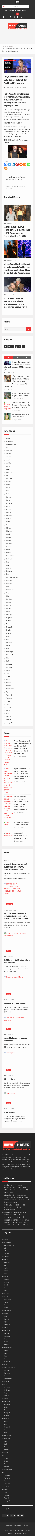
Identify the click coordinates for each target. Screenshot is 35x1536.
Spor (8, 692)
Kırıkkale (9, 599)
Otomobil (9, 655)
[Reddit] (21, 164)
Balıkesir (9, 472)
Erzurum (9, 540)
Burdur (8, 497)
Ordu (8, 649)
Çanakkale (9, 503)
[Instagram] (10, 17)
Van (7, 713)
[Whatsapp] (28, 164)
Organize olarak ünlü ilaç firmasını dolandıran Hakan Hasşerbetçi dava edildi (21, 405)
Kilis (7, 596)
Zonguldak (9, 723)
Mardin (8, 630)
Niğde (8, 645)
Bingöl (8, 488)
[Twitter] (7, 17)
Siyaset (8, 683)
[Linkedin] (21, 17)
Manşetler (9, 627)
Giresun (8, 553)
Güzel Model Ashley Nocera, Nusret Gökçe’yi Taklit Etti (15, 178)
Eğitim (8, 528)
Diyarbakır (9, 515)
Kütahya (9, 614)
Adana (8, 438)
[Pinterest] (17, 164)
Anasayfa (9, 1525)
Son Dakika (10, 689)
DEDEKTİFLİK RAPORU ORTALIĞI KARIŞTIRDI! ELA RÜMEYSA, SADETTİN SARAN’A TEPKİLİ (15, 867)
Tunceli (8, 707)
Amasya (8, 454)
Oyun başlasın (9, 1112)
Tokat (8, 701)
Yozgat (8, 720)
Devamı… (14, 1169)
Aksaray (9, 451)
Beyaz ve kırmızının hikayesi (15, 1003)
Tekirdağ (9, 695)
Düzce (8, 522)
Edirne (8, 525)
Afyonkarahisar (11, 444)
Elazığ (8, 534)
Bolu (7, 494)
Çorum (8, 509)
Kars (7, 587)
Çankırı (8, 506)
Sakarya (9, 664)
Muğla (8, 636)
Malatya (8, 621)
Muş (7, 639)
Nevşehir (9, 642)
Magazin (6, 90)
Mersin (8, 633)
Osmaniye (9, 652)
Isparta (8, 568)
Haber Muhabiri (21, 87)
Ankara (8, 457)
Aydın (8, 469)
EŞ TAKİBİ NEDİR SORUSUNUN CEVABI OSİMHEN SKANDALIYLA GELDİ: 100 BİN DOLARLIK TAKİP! (16, 916)
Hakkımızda (17, 1525)
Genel (8, 550)
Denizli (8, 512)
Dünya (8, 519)
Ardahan (9, 463)
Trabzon (9, 704)
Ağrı (7, 447)
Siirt (7, 673)
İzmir (8, 574)
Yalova (8, 717)
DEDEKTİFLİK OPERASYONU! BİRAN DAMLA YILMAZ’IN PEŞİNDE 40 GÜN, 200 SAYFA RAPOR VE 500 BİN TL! (17, 1222)
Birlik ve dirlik (9, 1079)
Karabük (9, 580)
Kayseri (8, 593)
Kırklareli (9, 602)
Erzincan (9, 537)
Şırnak (8, 686)
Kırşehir (8, 605)
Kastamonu (10, 590)
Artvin (8, 466)
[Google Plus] (17, 17)
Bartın (8, 475)
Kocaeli (8, 608)
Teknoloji (9, 698)
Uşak (8, 710)
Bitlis (8, 491)
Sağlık (8, 661)
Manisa (8, 624)
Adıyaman (9, 441)
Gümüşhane (10, 556)
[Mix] (24, 164)
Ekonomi (9, 531)
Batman (9, 478)
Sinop (8, 676)
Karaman (9, 584)
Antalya (8, 460)
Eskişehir (9, 543)
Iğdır (7, 565)
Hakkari (9, 559)
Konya (8, 611)
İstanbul (9, 571)
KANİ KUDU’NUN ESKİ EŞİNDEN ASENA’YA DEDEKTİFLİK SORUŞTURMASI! (15, 1207)
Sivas (8, 680)
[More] (5, 168)
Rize (7, 658)
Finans (8, 546)
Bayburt (9, 481)
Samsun (9, 667)
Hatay (8, 562)
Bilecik (8, 485)
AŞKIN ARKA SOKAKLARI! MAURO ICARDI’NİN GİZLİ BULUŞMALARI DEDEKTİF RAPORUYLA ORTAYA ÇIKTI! (22, 774)
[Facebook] (3, 17)
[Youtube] (14, 17)
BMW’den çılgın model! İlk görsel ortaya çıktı (16, 187)
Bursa (8, 500)
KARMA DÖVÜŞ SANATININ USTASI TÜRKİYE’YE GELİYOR (21, 835)
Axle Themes (23, 1533)
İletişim (26, 1525)
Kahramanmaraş (12, 577)
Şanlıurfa (9, 670)
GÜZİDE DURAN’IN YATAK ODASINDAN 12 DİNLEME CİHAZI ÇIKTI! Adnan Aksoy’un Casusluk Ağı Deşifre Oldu (16, 381)
